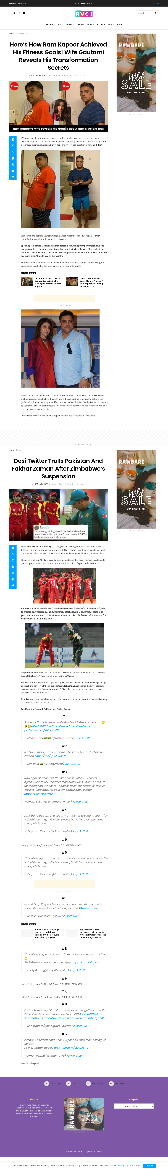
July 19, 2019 (83, 738)
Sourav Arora (38, 75)
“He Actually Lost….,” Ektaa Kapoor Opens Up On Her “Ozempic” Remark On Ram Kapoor (48, 282)
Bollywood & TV (22, 33)
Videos (90, 24)
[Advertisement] (64, 298)
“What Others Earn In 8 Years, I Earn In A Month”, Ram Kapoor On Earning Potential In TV (91, 282)
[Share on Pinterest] (13, 164)
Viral (119, 24)
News (111, 24)
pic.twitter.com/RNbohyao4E (85, 1018)
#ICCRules (93, 1014)
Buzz (59, 24)
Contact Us (22, 3)
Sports (69, 24)
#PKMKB (36, 726)
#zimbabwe (90, 908)
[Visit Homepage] (84, 13)
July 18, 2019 (72, 764)
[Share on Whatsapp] (13, 152)
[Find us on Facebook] (9, 13)
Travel (80, 24)
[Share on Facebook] (13, 139)
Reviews (50, 24)
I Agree (149, 1165)
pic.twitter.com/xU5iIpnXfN (41, 730)
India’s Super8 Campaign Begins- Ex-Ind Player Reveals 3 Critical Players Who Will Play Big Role (47, 933)
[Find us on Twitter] (14, 13)
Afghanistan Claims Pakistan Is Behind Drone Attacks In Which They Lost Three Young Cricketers (93, 933)
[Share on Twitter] (13, 146)
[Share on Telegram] (13, 158)
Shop (157, 3)
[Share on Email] (13, 171)
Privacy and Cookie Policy (129, 1165)
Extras (101, 24)
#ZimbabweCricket (78, 726)
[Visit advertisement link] (136, 73)
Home (11, 33)
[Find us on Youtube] (24, 13)
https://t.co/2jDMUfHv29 (49, 756)
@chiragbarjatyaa (87, 962)
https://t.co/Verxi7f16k (38, 794)
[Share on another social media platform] (13, 177)
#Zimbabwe (57, 726)
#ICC (44, 726)
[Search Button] (156, 13)
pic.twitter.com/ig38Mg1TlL (71, 1048)
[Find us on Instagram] (19, 13)
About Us (12, 3)
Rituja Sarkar (41, 484)
